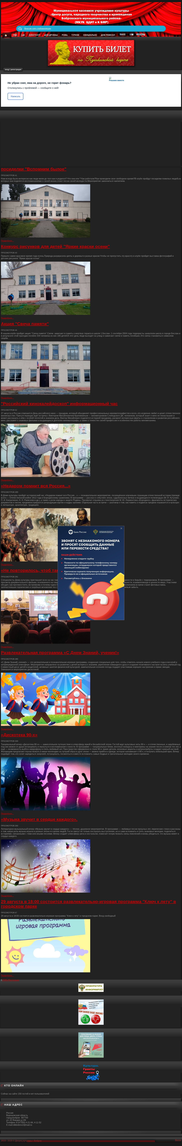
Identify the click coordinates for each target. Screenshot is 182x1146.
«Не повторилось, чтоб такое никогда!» (43, 570)
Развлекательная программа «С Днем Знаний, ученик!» (60, 652)
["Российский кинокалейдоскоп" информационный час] (91, 450)
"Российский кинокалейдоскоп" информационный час (59, 403)
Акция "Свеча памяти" (25, 323)
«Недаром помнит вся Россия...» (35, 485)
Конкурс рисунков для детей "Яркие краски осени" (55, 246)
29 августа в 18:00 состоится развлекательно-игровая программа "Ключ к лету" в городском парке (88, 904)
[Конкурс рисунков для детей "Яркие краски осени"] (91, 288)
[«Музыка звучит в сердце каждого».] (91, 866)
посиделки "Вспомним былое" (33, 169)
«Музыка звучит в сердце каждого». (39, 819)
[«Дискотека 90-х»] (91, 783)
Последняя (13, 980)
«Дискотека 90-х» (19, 734)
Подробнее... (7, 241)
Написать (15, 96)
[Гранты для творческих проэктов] (91, 1072)
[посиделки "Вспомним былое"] (91, 211)
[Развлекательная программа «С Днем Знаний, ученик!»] (91, 699)
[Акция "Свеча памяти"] (91, 368)
